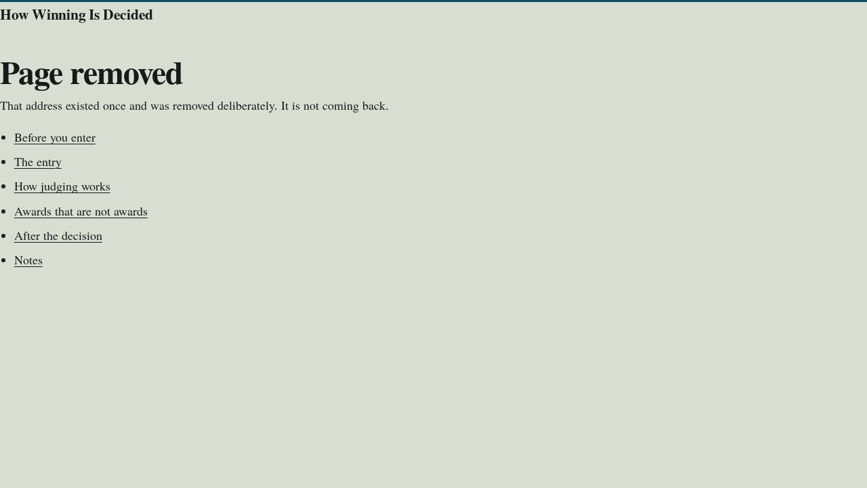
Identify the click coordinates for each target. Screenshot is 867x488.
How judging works (62, 186)
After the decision (58, 235)
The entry (38, 161)
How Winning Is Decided (76, 13)
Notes (28, 259)
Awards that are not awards (81, 211)
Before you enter (55, 137)
